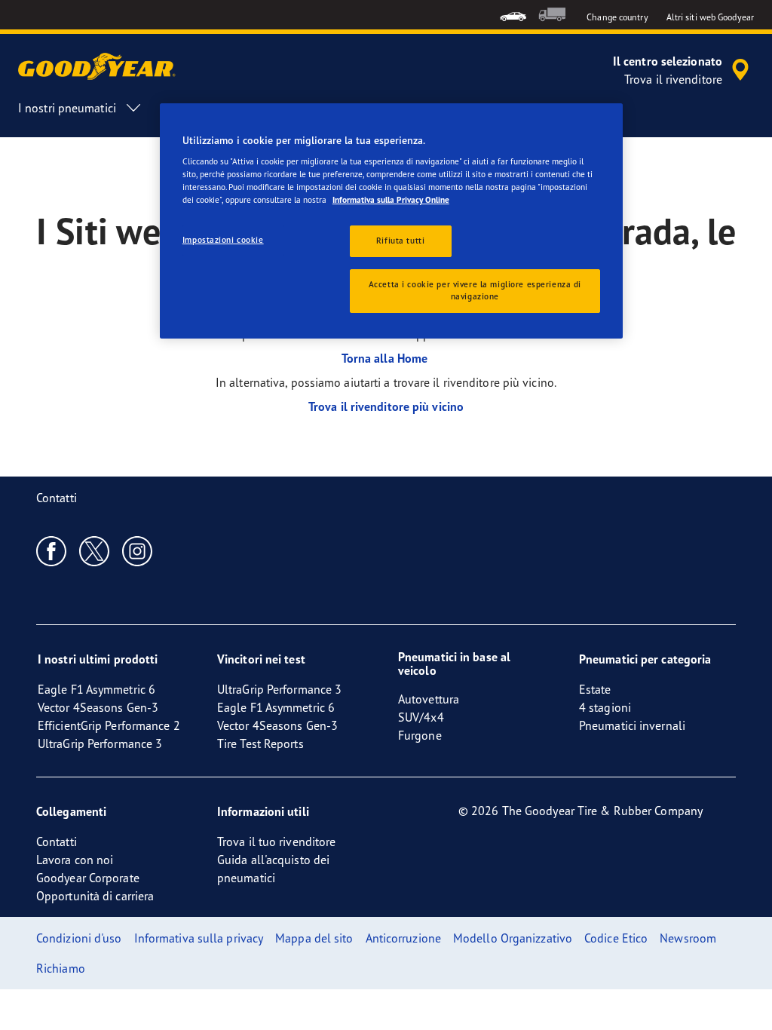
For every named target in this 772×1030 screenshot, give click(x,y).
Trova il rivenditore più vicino (386, 406)
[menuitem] (513, 15)
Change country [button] (617, 17)
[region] (391, 221)
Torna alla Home (386, 358)
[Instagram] (137, 550)
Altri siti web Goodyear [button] (710, 17)
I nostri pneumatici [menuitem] (67, 107)
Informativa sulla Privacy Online (390, 200)
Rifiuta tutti (400, 240)
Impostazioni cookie (223, 240)
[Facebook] (51, 550)
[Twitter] (94, 550)
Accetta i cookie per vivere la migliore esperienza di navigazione (475, 290)
